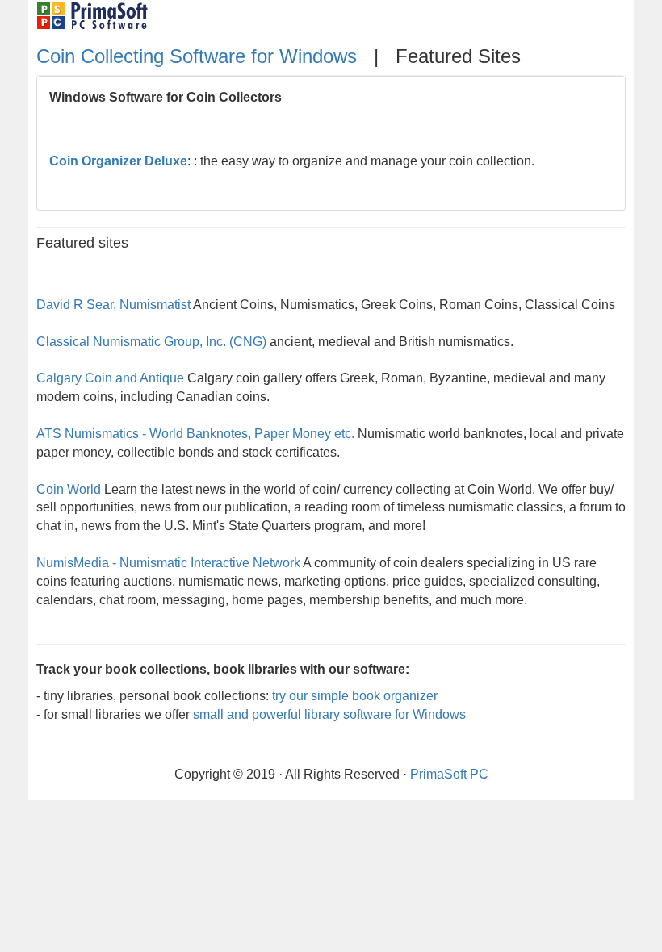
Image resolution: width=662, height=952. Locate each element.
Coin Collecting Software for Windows (199, 56)
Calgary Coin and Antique (110, 378)
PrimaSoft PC (449, 774)
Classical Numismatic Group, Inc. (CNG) (151, 342)
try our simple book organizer (355, 696)
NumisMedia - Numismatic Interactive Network (168, 563)
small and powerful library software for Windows (329, 714)
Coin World (68, 489)
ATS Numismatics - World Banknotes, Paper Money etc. (195, 434)
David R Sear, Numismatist (113, 304)
